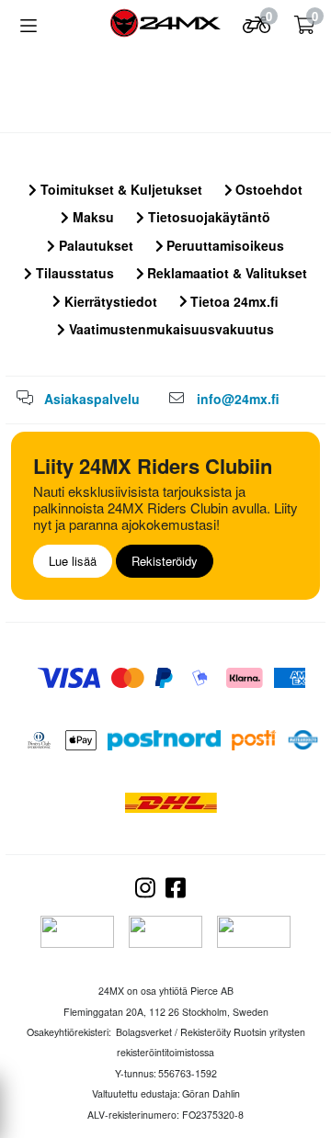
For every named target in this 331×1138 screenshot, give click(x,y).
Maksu (91, 217)
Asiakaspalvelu (92, 398)
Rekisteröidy (164, 560)
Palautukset (94, 245)
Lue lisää (73, 560)
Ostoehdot (267, 189)
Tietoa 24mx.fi (233, 301)
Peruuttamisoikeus (223, 245)
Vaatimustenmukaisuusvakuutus (169, 329)
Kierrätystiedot (109, 301)
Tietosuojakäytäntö (207, 217)
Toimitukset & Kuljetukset (119, 189)
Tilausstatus (73, 273)
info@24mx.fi (238, 398)
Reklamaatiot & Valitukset (225, 273)
